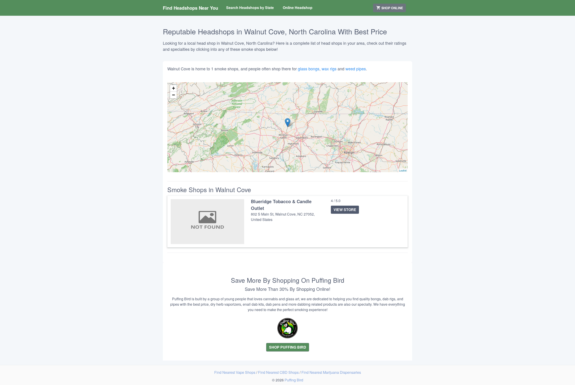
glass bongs (308, 68)
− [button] (173, 95)
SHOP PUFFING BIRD (287, 347)
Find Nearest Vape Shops (235, 372)
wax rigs (329, 68)
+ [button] (173, 88)
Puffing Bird (294, 380)
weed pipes (355, 68)
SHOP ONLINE (391, 8)
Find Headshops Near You (190, 7)
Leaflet (403, 170)
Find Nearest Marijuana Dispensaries (331, 372)
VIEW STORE (345, 209)
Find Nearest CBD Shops (279, 372)
